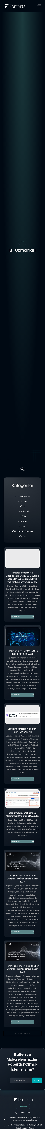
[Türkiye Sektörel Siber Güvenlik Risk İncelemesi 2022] (22, 636)
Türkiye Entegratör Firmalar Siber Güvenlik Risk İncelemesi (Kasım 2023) (22, 969)
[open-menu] (39, 5)
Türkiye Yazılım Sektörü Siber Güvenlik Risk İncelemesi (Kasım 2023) (22, 878)
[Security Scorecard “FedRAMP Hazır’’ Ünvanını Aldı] (22, 714)
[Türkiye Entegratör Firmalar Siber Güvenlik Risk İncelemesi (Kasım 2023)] (22, 951)
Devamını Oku (15, 617)
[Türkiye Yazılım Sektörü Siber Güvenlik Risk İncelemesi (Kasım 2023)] (22, 861)
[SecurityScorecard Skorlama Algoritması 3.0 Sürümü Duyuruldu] (22, 798)
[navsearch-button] (22, 469)
